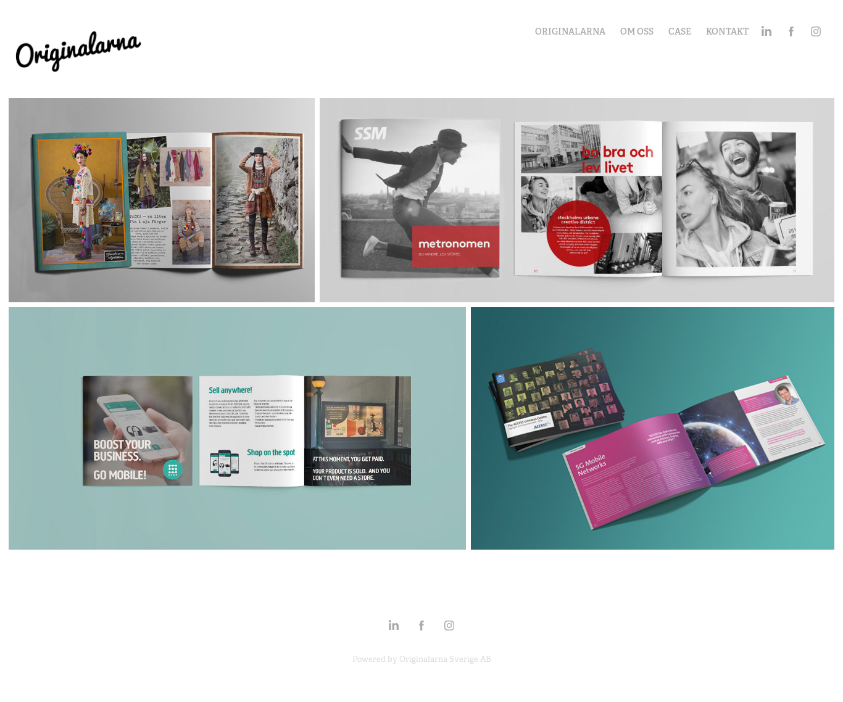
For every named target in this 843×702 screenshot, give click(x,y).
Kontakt (727, 31)
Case (679, 31)
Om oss (637, 31)
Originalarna (570, 31)
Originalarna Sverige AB (445, 659)
